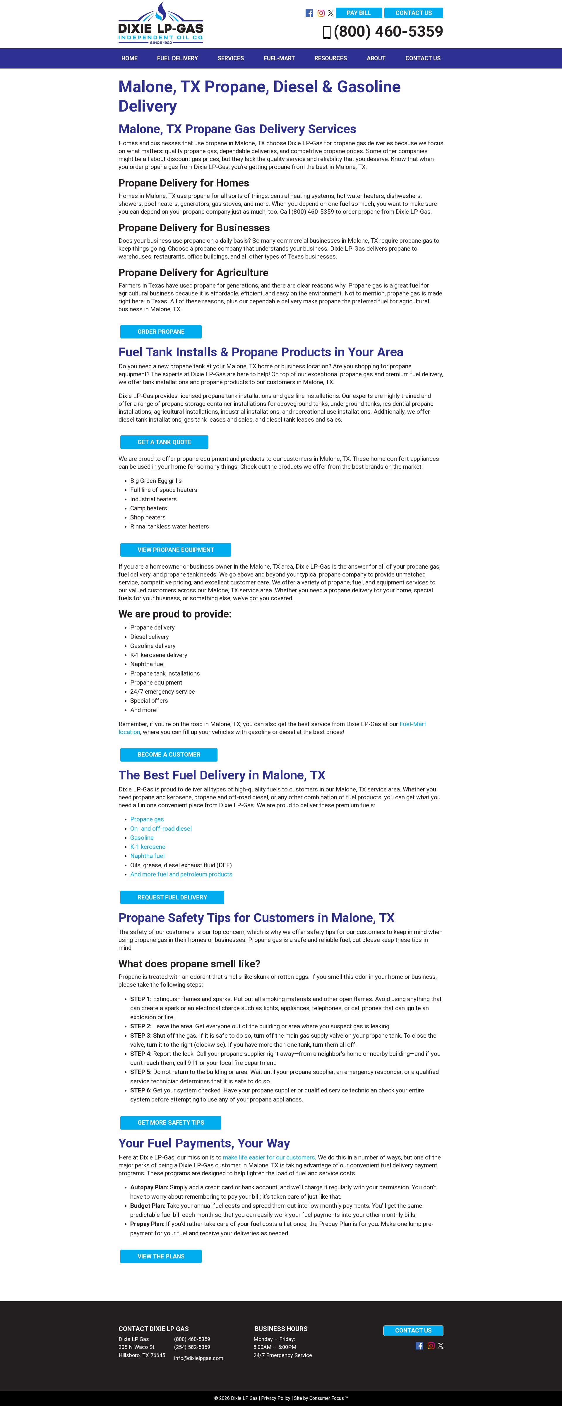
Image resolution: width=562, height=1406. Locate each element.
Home (129, 58)
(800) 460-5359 (388, 31)
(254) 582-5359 (192, 1347)
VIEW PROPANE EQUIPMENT (176, 549)
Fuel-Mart (279, 58)
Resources (331, 58)
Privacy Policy (275, 1398)
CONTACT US (413, 12)
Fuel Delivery (177, 58)
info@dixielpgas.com (197, 1358)
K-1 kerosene (147, 846)
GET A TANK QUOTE (164, 442)
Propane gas (147, 819)
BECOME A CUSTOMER (169, 754)
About (376, 58)
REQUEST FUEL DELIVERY (172, 897)
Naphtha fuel (147, 855)
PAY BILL (359, 12)
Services (231, 58)
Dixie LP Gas (244, 1398)
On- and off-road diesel (161, 828)
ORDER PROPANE (161, 331)
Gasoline (142, 837)
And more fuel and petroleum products (181, 874)
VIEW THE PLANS (161, 1256)
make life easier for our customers (269, 1157)
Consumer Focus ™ (328, 1398)
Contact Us (423, 58)
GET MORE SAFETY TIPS (171, 1122)
